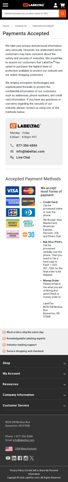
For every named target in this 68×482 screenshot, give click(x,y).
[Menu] (5, 5)
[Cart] (63, 5)
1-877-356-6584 (23, 436)
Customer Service (16, 405)
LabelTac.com (32, 477)
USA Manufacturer (26, 448)
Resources (10, 384)
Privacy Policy (17, 470)
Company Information (18, 395)
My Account (11, 373)
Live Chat (23, 157)
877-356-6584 (26, 145)
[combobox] (34, 13)
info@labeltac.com (30, 151)
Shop (6, 363)
